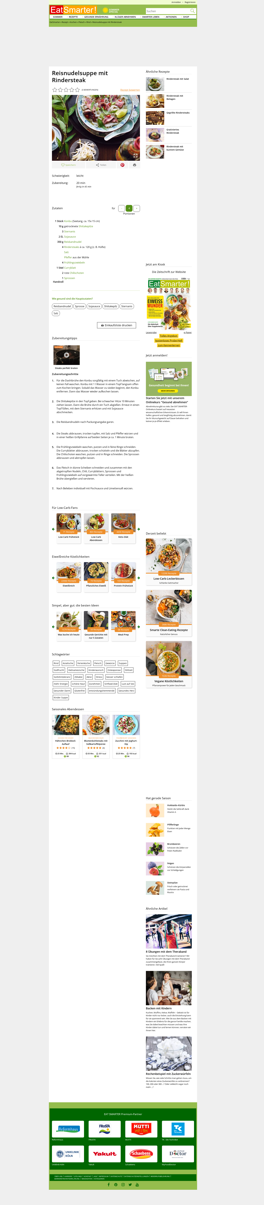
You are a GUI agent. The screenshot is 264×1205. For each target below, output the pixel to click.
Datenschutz (116, 1176)
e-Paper (188, 332)
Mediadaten (87, 1179)
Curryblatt (70, 267)
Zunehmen (94, 683)
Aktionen (171, 16)
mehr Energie (61, 683)
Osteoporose (114, 670)
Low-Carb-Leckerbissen (169, 578)
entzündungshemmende (101, 690)
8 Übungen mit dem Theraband (166, 951)
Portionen (129, 213)
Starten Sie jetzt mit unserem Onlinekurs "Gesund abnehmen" (167, 400)
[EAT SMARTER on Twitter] (130, 1184)
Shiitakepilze (86, 226)
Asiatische (68, 663)
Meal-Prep (123, 634)
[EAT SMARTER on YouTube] (137, 1184)
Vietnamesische (76, 670)
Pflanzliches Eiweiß (96, 585)
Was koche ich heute (68, 634)
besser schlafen (114, 676)
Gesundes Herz (126, 690)
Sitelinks (78, 1176)
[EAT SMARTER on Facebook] (108, 1184)
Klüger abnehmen (125, 16)
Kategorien (99, 1179)
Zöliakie (78, 676)
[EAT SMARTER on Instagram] (123, 1184)
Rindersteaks (71, 247)
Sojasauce (70, 236)
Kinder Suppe (61, 697)
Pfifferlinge (173, 824)
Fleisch (97, 663)
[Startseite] (73, 9)
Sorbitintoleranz (62, 676)
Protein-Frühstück (123, 585)
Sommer (57, 16)
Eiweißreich (69, 585)
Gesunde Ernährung (96, 16)
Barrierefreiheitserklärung (67, 1179)
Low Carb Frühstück (68, 536)
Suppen (123, 663)
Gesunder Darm (62, 690)
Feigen (170, 863)
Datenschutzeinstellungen (136, 1176)
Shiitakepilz (110, 306)
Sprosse (79, 306)
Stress (99, 676)
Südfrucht (59, 670)
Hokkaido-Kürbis (176, 805)
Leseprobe (151, 332)
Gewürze (110, 663)
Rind (56, 663)
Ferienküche (83, 663)
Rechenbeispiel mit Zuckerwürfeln (168, 1074)
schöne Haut (78, 683)
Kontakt (88, 1176)
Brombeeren (173, 843)
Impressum (103, 1176)
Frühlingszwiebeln (74, 262)
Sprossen (69, 278)
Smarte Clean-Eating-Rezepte (169, 630)
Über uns (58, 1176)
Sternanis (69, 231)
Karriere (68, 1176)
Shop (186, 16)
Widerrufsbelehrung (160, 1176)
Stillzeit (128, 670)
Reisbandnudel (72, 241)
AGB (95, 1176)
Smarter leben (150, 16)
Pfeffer (68, 257)
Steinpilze (172, 882)
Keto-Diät (123, 536)
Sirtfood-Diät (111, 683)
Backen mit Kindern (159, 1008)
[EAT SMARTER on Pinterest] (116, 1184)
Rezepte (73, 16)
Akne (89, 676)
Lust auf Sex (128, 683)
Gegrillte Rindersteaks (178, 112)
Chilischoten (77, 273)
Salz (66, 252)
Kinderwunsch (96, 670)
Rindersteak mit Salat (178, 78)
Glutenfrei (79, 690)
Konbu (68, 221)
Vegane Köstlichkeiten (168, 681)
